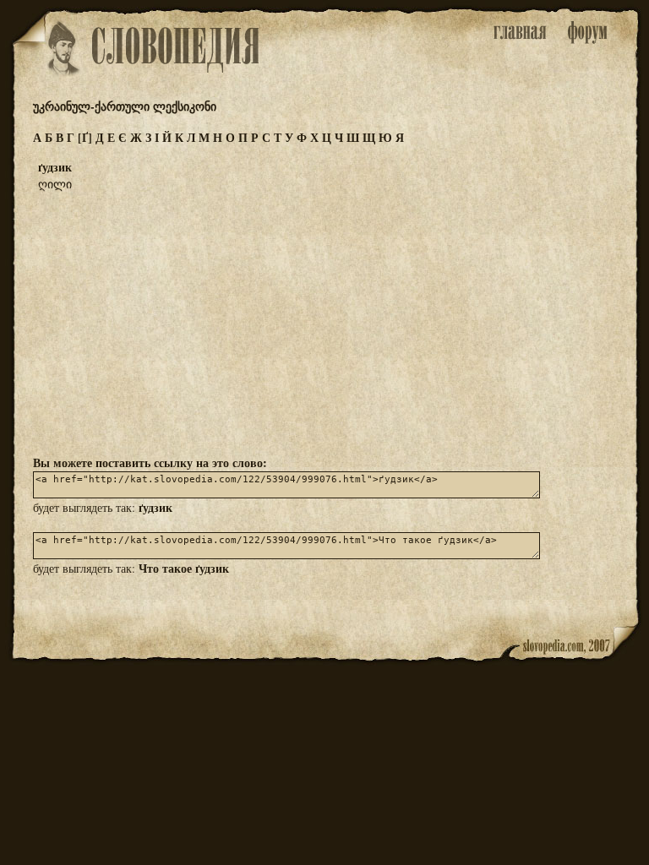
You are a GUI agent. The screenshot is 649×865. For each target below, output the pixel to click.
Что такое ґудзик (184, 568)
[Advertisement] (324, 322)
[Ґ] (85, 137)
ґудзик (155, 507)
